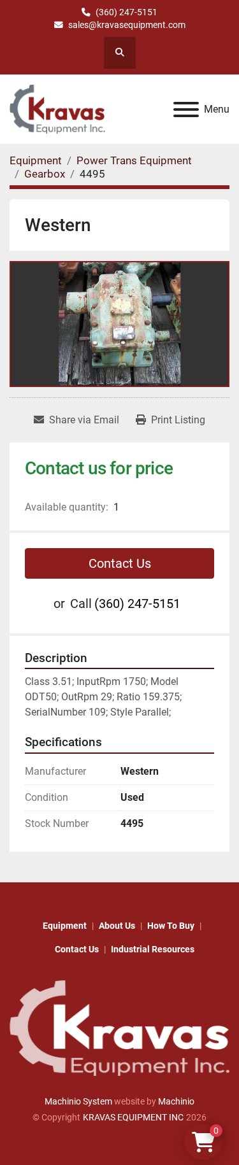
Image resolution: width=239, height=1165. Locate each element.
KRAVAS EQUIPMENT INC (133, 1117)
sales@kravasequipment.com (126, 25)
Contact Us (120, 563)
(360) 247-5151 (126, 12)
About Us (117, 926)
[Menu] (186, 109)
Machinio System (78, 1101)
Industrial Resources (152, 949)
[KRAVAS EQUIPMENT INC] (119, 1027)
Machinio (176, 1101)
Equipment (65, 926)
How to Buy (170, 926)
